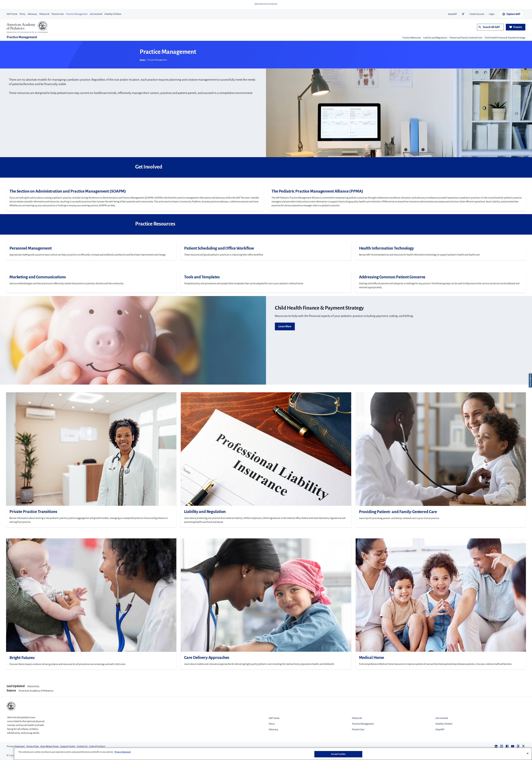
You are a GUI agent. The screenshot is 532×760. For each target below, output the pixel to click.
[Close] (528, 753)
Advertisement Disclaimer (266, 4)
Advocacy (32, 14)
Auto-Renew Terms (49, 746)
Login (491, 14)
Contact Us (82, 746)
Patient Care (58, 14)
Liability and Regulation (435, 38)
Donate (517, 27)
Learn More (284, 326)
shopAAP (452, 14)
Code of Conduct (97, 746)
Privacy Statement (16, 746)
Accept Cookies (338, 754)
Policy (22, 14)
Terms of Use (32, 746)
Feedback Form (530, 380)
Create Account (476, 14)
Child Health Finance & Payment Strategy (504, 38)
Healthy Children (112, 14)
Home (142, 60)
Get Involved (96, 14)
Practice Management (77, 14)
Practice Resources (412, 38)
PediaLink (44, 14)
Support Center (67, 746)
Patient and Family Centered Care (465, 38)
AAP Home (12, 14)
